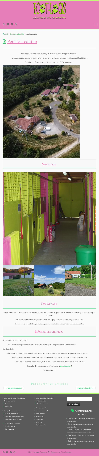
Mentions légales (41, 425)
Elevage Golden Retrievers (12, 411)
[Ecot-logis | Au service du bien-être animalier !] (49, 8)
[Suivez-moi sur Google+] (17, 24)
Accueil (5, 34)
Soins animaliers (41, 401)
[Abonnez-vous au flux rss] (5, 24)
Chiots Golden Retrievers (12, 423)
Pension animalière (17, 34)
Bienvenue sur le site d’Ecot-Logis (14, 398)
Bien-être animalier (42, 404)
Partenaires (39, 419)
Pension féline (9, 406)
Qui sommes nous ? (13, 388)
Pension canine (9, 404)
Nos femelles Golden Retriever (14, 416)
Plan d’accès (39, 416)
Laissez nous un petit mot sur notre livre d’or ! (81, 432)
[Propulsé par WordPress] (49, 452)
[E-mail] (9, 24)
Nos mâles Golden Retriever (13, 419)
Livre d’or (39, 422)
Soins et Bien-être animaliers (44, 398)
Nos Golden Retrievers (11, 413)
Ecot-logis (36, 452)
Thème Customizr (66, 452)
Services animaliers (41, 408)
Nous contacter (40, 413)
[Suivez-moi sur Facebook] (13, 24)
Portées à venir (9, 429)
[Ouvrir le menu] (95, 24)
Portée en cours (10, 426)
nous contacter (65, 366)
